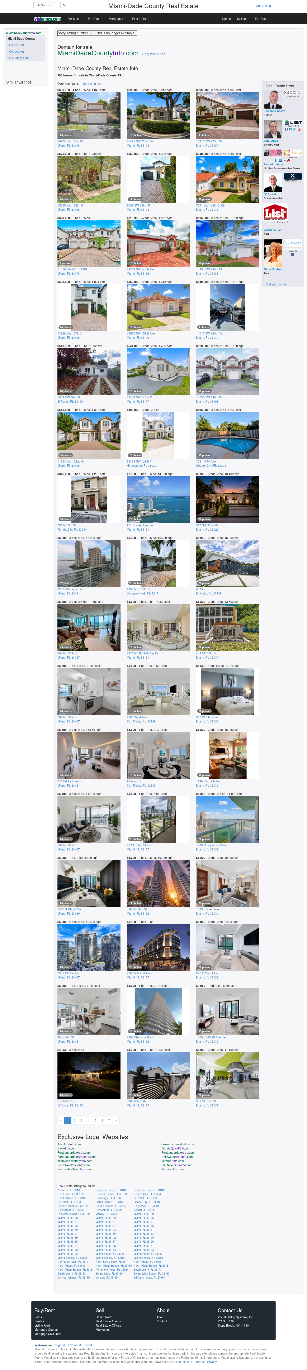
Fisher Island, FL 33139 (109, 1202)
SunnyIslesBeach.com (74, 1169)
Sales (38, 1317)
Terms (199, 1362)
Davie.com (66, 1148)
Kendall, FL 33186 (144, 1210)
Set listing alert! (93, 83)
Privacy (212, 1362)
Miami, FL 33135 (105, 1246)
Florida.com (175, 1148)
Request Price (153, 53)
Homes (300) (17, 45)
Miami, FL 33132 (105, 1218)
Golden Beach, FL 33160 (72, 1206)
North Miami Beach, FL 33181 (151, 1265)
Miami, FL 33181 (143, 1230)
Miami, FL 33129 (143, 1241)
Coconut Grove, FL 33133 (111, 1194)
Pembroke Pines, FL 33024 (111, 1269)
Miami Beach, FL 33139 (147, 1254)
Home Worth (104, 1317)
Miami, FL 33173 (105, 1230)
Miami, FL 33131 (67, 1246)
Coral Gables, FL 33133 (71, 1198)
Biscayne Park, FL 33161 (110, 1190)
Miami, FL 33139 (67, 1237)
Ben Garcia (271, 140)
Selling (242, 18)
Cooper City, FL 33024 (147, 1194)
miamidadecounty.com (74, 1161)
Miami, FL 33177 (143, 1222)
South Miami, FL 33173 (147, 1269)
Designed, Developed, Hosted (72, 1345)
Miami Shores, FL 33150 (110, 1258)
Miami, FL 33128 (67, 1226)
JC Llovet (270, 194)
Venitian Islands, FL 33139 (73, 1277)
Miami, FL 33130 (105, 1234)
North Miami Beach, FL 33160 (113, 1265)
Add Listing (263, 6)
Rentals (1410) (18, 58)
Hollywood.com (177, 1157)
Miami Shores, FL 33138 (72, 1258)
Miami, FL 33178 (67, 1250)
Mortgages (116, 18)
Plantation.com (176, 1165)
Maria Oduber (272, 269)
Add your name (276, 284)
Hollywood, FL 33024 (146, 1206)
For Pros (261, 18)
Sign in (226, 18)
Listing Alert (42, 1325)
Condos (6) (16, 51)
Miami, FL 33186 (67, 1241)
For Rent (94, 18)
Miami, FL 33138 (143, 1226)
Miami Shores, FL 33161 (148, 1258)
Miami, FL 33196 (67, 1254)
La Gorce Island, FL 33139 (73, 1214)
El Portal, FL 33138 (69, 1202)
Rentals (39, 1321)
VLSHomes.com (181, 1362)
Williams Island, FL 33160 (149, 1277)
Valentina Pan (273, 230)
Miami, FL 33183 (105, 1250)
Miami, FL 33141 (67, 1222)
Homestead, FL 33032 (70, 1210)
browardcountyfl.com (177, 1144)
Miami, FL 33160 (143, 1214)
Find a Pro (139, 18)
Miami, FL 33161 (105, 1222)
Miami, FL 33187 (105, 1241)
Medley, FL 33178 (106, 1214)
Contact (162, 1321)
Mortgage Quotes (46, 1329)
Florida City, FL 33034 (146, 1202)
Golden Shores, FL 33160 (110, 1206)
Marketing (102, 1329)
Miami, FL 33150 (143, 1237)
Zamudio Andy (273, 164)
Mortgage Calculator (47, 1334)
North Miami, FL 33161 (147, 1262)
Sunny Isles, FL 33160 (109, 1273)
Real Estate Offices (108, 1325)
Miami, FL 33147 (143, 1246)
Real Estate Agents (108, 1321)
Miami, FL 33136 (143, 1218)
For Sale (73, 18)
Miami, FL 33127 (67, 1234)
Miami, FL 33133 (143, 1234)
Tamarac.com (173, 1169)
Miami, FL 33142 (105, 1237)
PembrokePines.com (73, 1165)
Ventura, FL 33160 (106, 1277)
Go (64, 5)
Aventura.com (69, 1144)
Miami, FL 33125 (67, 1218)
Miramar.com (172, 1161)
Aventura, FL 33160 (69, 1190)
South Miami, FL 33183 (71, 1273)
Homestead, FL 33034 (108, 1210)
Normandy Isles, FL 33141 (73, 1262)
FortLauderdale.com (74, 1152)
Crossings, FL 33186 (108, 1198)
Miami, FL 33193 (143, 1250)
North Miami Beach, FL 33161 (75, 1269)
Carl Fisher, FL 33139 (70, 1194)
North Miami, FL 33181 (71, 1265)
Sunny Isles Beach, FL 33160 (151, 1273)
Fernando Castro (274, 111)
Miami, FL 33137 (105, 1226)
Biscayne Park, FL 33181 (148, 1190)
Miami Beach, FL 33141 (109, 1254)
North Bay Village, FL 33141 (112, 1262)
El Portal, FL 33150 (145, 1198)
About (160, 1317)
